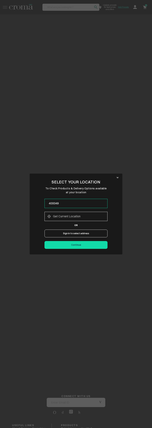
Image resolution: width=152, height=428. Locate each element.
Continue (76, 244)
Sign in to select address (76, 233)
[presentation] (76, 203)
